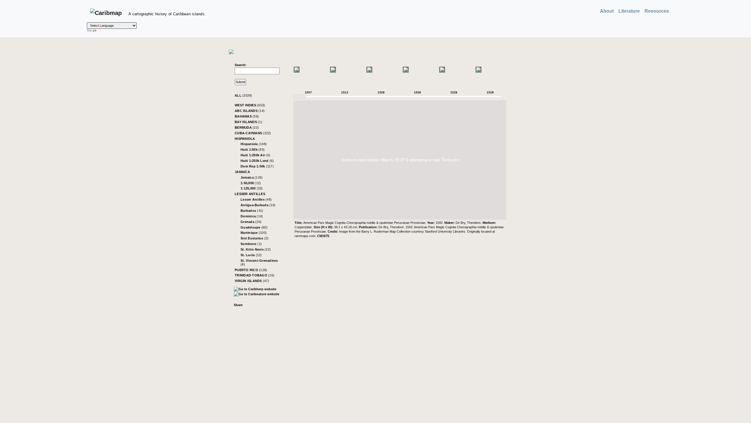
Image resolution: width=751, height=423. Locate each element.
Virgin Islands (252, 281)
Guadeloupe (254, 227)
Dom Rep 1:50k (257, 166)
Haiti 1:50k (253, 149)
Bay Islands (248, 122)
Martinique (254, 232)
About (607, 11)
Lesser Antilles (250, 194)
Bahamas (247, 116)
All (243, 95)
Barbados (252, 210)
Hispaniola (245, 138)
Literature (629, 11)
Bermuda (247, 127)
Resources (657, 11)
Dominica (252, 216)
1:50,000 (251, 183)
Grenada (251, 222)
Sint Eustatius (255, 238)
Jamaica (242, 172)
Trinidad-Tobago (254, 275)
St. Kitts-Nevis (256, 249)
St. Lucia (251, 255)
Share (238, 305)
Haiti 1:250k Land (257, 160)
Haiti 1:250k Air (255, 155)
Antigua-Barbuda (258, 205)
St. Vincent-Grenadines (259, 262)
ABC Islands (250, 111)
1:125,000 (252, 188)
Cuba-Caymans (253, 133)
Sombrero (251, 244)
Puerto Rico (251, 270)
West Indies (250, 105)
